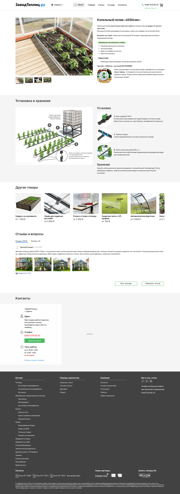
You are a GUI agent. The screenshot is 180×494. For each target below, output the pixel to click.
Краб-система (20, 465)
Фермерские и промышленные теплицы (30, 395)
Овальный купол (24, 419)
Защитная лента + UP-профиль (26, 452)
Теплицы (18, 382)
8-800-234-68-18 (148, 393)
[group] (28, 207)
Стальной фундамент (23, 445)
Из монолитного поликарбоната (30, 389)
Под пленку (22, 399)
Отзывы (111, 5)
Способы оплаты (66, 385)
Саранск (58, 5)
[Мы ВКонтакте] (146, 381)
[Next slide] (90, 47)
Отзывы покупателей (108, 385)
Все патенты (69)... (74, 476)
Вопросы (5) (35, 241)
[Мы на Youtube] (151, 381)
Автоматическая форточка (25, 448)
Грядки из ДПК (23, 429)
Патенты (104, 392)
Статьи (101, 5)
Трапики (18, 455)
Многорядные (23, 402)
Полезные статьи (66, 382)
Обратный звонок (151, 8)
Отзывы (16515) (21, 241)
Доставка (63, 389)
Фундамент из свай (22, 442)
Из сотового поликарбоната (28, 385)
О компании (105, 389)
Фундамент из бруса (22, 439)
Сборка (62, 392)
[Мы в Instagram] (142, 381)
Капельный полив (22, 458)
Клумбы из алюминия (26, 435)
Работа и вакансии (107, 395)
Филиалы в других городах (34, 360)
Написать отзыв (152, 283)
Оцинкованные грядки (26, 425)
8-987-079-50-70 (151, 5)
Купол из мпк (23, 412)
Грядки (18, 422)
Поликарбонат (20, 462)
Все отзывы (126, 283)
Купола (18, 409)
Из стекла (22, 392)
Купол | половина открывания (29, 415)
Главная (91, 5)
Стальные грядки (24, 432)
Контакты (122, 5)
